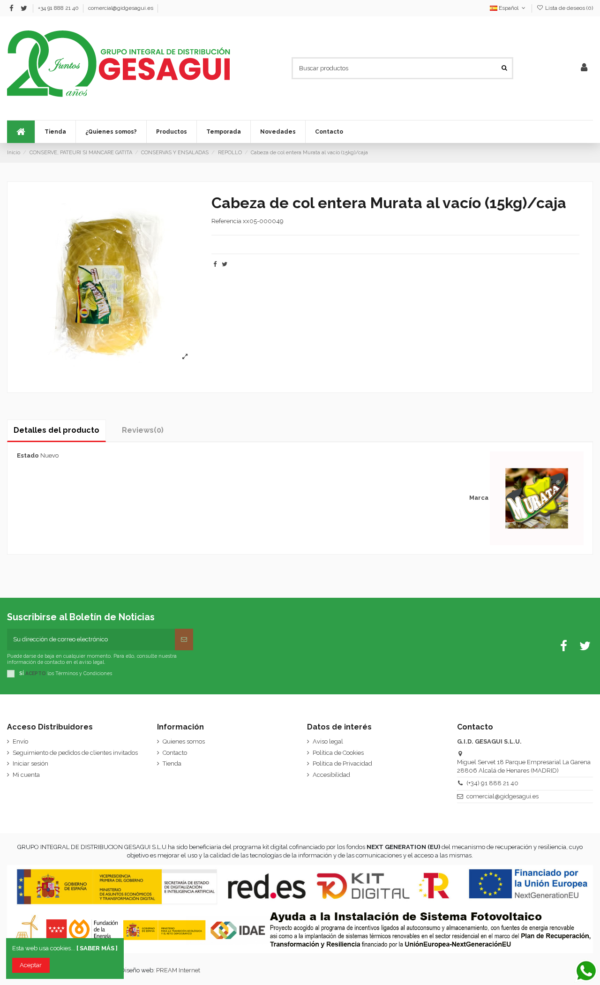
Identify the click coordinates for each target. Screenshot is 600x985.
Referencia (226, 221)
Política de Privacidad (342, 763)
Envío (20, 741)
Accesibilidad (331, 774)
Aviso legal (328, 741)
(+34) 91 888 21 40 (492, 783)
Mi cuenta (26, 774)
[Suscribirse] (184, 639)
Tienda (172, 763)
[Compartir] (215, 264)
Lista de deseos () (568, 8)
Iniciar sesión (30, 763)
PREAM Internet (178, 970)
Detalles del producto (56, 430)
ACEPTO (35, 673)
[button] (223, 131)
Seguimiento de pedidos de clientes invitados (75, 752)
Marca (478, 497)
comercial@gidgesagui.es (120, 8)
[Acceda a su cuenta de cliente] (584, 68)
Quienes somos (184, 741)
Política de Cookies (338, 752)
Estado (28, 455)
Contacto (175, 752)
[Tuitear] (224, 264)
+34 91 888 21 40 (59, 8)
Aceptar (31, 965)
